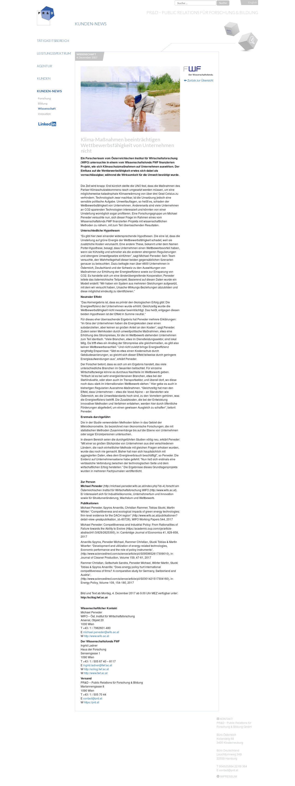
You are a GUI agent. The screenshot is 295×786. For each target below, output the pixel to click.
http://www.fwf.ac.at (95, 673)
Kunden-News (49, 91)
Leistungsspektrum (54, 53)
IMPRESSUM (228, 776)
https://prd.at (91, 702)
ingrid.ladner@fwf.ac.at (97, 665)
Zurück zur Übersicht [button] (200, 80)
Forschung (44, 98)
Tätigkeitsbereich (53, 41)
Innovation (44, 114)
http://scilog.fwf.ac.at (96, 669)
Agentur (44, 66)
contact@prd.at (92, 698)
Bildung (42, 103)
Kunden (43, 78)
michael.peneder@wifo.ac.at (101, 632)
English (252, 2)
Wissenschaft (47, 108)
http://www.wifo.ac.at (96, 636)
